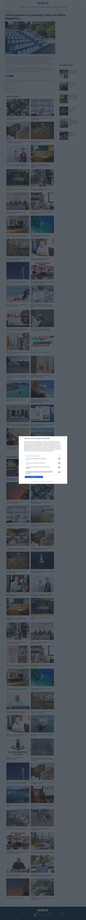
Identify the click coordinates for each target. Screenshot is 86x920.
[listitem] (43, 455)
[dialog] (43, 460)
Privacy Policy (50, 481)
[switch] (58, 458)
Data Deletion (36, 481)
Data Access (43, 481)
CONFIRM (34, 476)
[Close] (65, 438)
